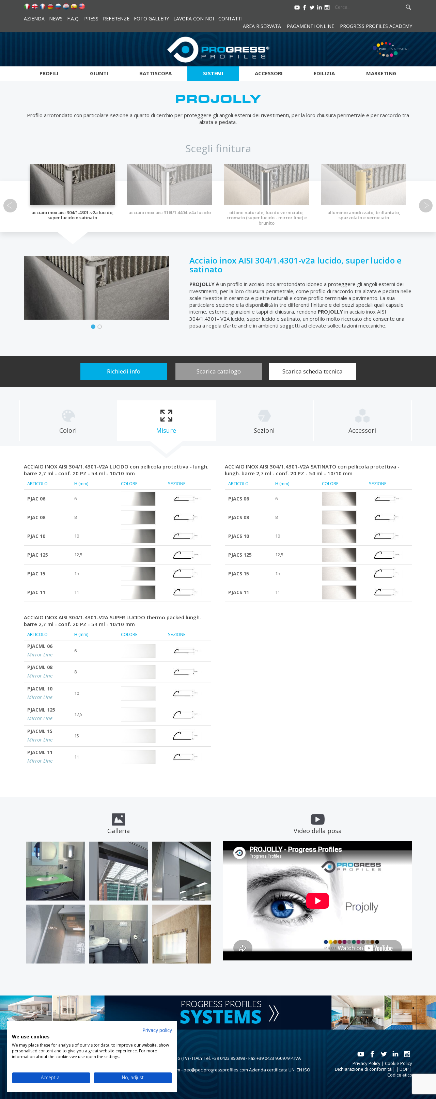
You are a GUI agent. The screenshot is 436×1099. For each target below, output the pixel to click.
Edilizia (324, 73)
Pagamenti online (310, 26)
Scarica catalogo (219, 371)
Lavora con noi (193, 18)
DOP (404, 1069)
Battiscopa (155, 73)
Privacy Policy (366, 1063)
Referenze (116, 18)
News (56, 18)
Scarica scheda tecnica (312, 371)
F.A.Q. (73, 18)
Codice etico (399, 1075)
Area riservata (262, 26)
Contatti (230, 18)
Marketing (381, 73)
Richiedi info (123, 371)
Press (91, 18)
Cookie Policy (398, 1063)
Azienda (34, 18)
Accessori (269, 73)
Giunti (99, 73)
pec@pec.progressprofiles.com (216, 1070)
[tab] (68, 420)
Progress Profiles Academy (376, 26)
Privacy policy (157, 1030)
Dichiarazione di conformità (363, 1069)
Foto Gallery (151, 18)
